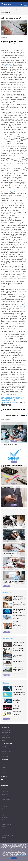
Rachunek (3, 822)
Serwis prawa (4, 828)
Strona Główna (3, 9)
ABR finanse (4, 801)
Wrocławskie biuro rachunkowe (7, 835)
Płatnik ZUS (4, 815)
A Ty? (3, 804)
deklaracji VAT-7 (22, 306)
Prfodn (3, 819)
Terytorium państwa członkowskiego (15, 415)
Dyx (2, 808)
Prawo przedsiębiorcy (10, 9)
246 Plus (3, 839)
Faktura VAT (4, 810)
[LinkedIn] (2, 34)
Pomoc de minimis (5, 817)
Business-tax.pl (5, 791)
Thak (2, 833)
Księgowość (17, 9)
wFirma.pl (4, 789)
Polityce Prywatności (21, 855)
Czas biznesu (4, 806)
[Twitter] (2, 31)
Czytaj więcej (6, 585)
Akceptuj (14, 858)
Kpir (2, 813)
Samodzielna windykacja (6, 824)
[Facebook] (2, 28)
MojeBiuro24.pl (5, 794)
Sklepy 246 (3, 842)
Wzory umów (4, 837)
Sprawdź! (14, 440)
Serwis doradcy (4, 826)
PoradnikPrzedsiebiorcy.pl (7, 796)
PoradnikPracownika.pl (6, 799)
